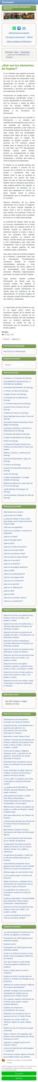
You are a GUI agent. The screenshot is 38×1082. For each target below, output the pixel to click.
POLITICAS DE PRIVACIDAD (15, 351)
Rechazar (19, 1078)
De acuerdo (19, 1073)
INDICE (30, 37)
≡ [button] (36, 2)
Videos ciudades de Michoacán (19, 41)
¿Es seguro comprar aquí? (15, 37)
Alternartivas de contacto (19, 33)
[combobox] (14, 364)
